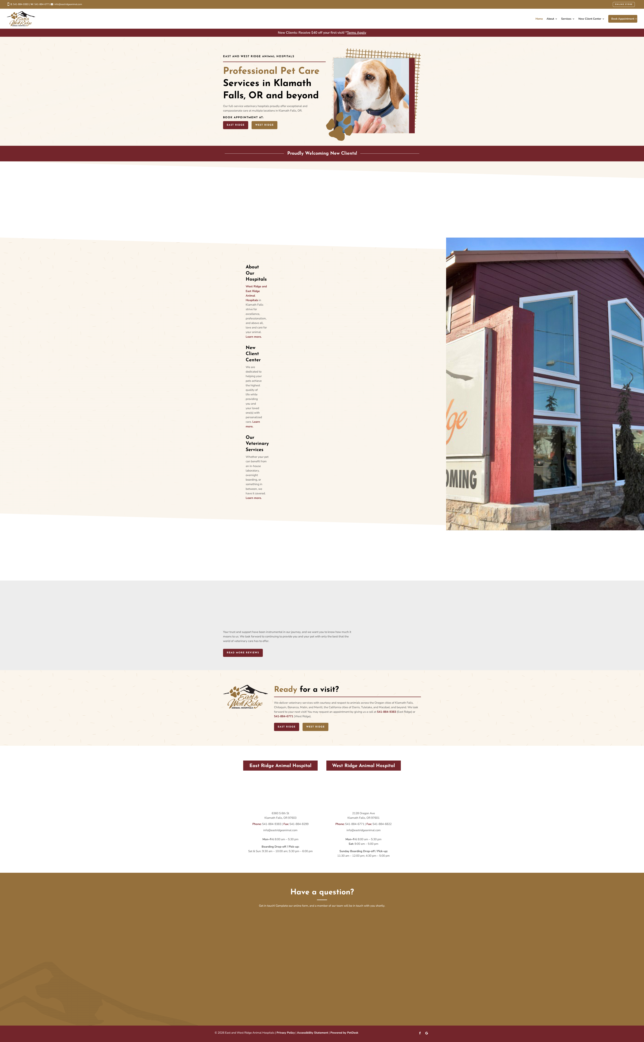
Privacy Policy (286, 1033)
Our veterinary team (293, 219)
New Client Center (589, 19)
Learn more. (254, 337)
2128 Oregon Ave (363, 813)
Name (247, 915)
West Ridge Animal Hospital (344, 965)
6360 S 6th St (280, 813)
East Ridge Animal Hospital (264, 965)
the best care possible (350, 224)
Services (566, 19)
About (550, 19)
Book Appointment (622, 19)
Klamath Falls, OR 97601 (363, 818)
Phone (247, 947)
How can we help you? (258, 973)
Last (326, 926)
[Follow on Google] (426, 1033)
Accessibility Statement (312, 1033)
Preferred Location (255, 960)
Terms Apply (356, 32)
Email (247, 933)
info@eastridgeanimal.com (68, 4)
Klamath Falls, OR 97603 (280, 818)
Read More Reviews (243, 653)
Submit (250, 1003)
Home (539, 19)
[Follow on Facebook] (420, 1033)
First (245, 926)
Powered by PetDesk (344, 1033)
